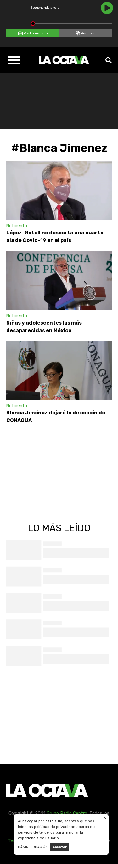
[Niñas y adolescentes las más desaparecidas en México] (59, 280)
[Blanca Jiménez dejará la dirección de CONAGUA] (59, 370)
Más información (33, 847)
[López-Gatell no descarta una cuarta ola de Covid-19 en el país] (59, 190)
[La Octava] (64, 60)
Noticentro (17, 225)
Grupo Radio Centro (67, 813)
